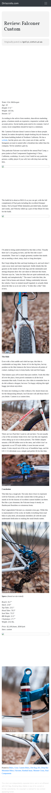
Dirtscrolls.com (10, 3)
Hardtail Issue (27, 771)
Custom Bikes (24, 768)
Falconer (18, 771)
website (4, 140)
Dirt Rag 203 (35, 768)
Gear (16, 768)
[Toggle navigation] (45, 3)
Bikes (11, 768)
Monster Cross (38, 771)
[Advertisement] (25, 73)
